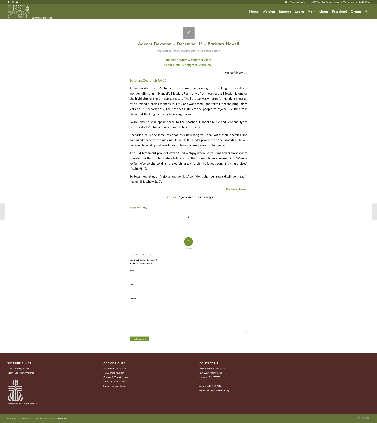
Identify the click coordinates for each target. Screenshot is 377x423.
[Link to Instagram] (13, 2)
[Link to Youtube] (17, 2)
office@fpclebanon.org (217, 390)
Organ (356, 12)
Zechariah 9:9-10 (154, 80)
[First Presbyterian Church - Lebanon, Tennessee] (19, 11)
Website (133, 298)
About (323, 12)
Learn (299, 12)
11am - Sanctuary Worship (20, 372)
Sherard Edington (210, 50)
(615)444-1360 (214, 385)
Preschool (339, 12)
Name (132, 270)
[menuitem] (366, 11)
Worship (268, 12)
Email (132, 284)
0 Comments (188, 50)
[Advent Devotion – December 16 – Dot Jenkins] (374, 211)
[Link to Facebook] (8, 2)
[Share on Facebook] (188, 217)
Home (254, 12)
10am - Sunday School (18, 368)
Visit (311, 12)
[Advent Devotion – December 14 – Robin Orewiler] (2, 211)
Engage (285, 12)
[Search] (366, 11)
